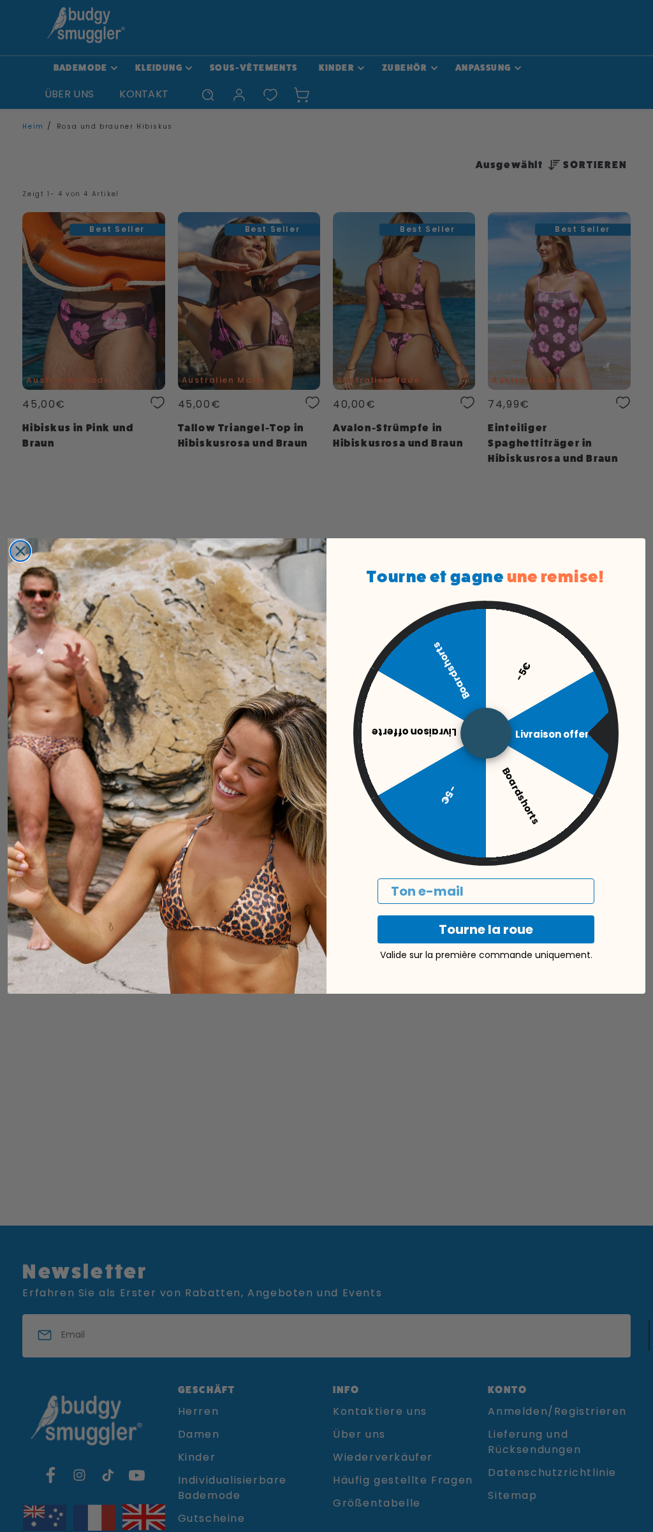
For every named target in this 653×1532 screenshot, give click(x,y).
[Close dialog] (20, 551)
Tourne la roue (486, 929)
